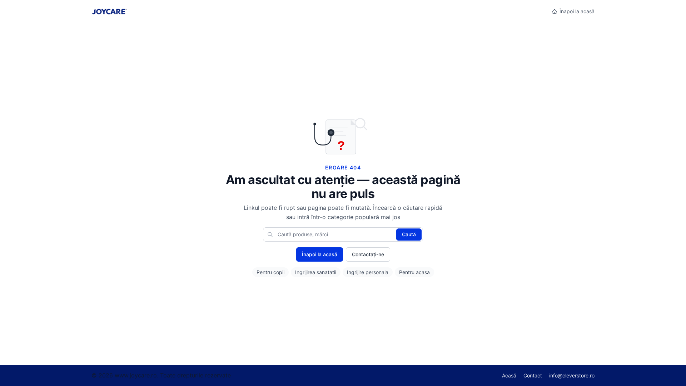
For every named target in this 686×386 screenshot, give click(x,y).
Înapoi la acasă (577, 11)
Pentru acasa (414, 272)
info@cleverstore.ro (572, 375)
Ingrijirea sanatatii (315, 272)
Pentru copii (270, 272)
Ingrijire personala (367, 272)
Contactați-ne (368, 254)
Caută (409, 234)
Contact (532, 375)
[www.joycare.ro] (109, 11)
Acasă (509, 375)
